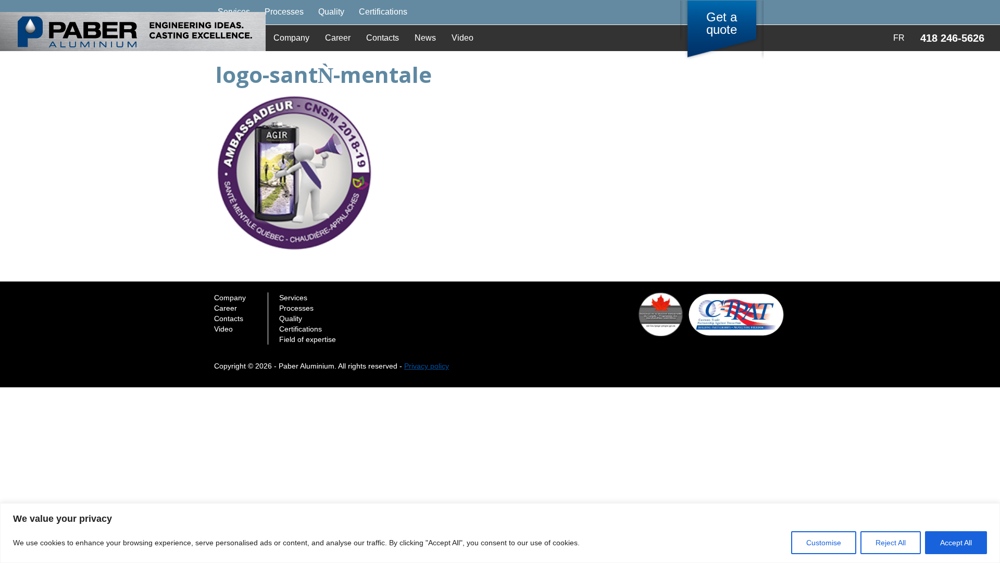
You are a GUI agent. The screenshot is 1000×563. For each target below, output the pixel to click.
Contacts (382, 37)
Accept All (956, 542)
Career (338, 37)
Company (291, 37)
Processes (284, 11)
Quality (331, 11)
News (425, 37)
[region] (500, 533)
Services (293, 297)
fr (899, 37)
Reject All (891, 542)
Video (462, 37)
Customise (823, 542)
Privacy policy (426, 366)
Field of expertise (307, 339)
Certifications (383, 11)
